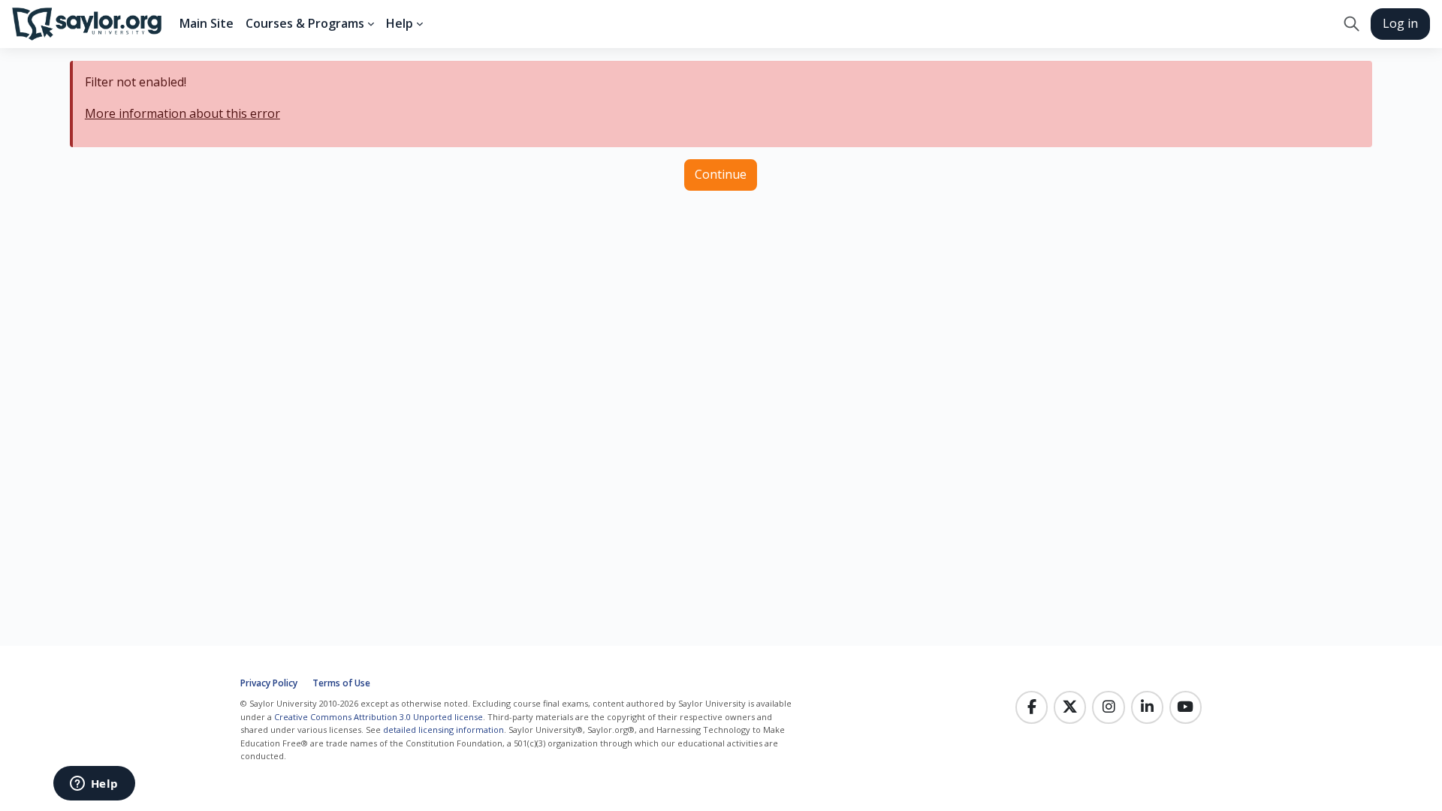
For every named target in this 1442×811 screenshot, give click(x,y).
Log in (1400, 23)
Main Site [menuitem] (206, 23)
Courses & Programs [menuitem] (305, 23)
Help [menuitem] (399, 23)
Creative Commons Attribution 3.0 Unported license (378, 716)
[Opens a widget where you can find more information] (94, 784)
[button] (1351, 24)
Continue (721, 174)
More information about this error (182, 113)
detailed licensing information (443, 729)
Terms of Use (341, 683)
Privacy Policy (268, 683)
